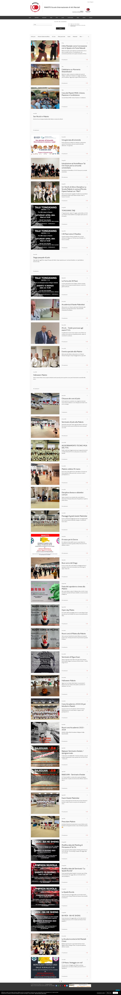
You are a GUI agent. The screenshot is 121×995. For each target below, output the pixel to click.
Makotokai (75, 36)
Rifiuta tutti (109, 992)
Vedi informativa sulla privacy (40, 993)
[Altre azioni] (87, 43)
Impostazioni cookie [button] (101, 992)
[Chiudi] (119, 993)
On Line (53, 36)
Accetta (115, 992)
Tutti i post (33, 36)
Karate (69, 36)
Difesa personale (61, 36)
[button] (57, 17)
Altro (81, 36)
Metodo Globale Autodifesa (44, 36)
